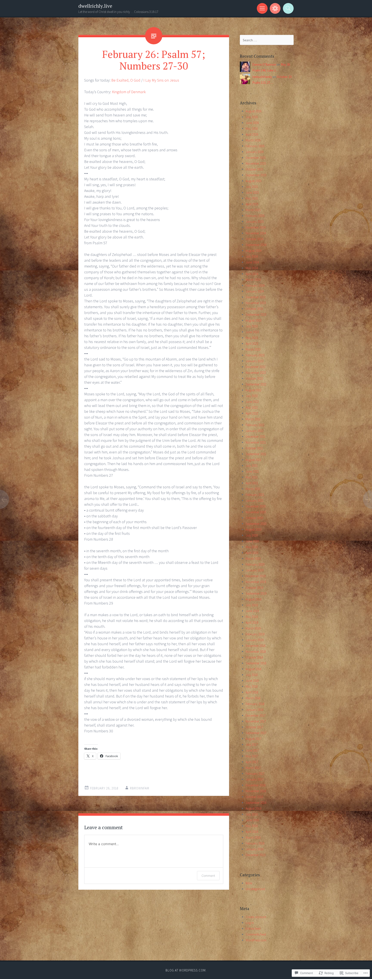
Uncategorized (255, 889)
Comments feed (256, 934)
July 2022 (252, 396)
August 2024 (253, 251)
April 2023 (252, 344)
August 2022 (253, 390)
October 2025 (254, 169)
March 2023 (253, 349)
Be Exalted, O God (125, 80)
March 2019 (253, 628)
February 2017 (255, 774)
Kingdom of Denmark (129, 91)
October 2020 (254, 518)
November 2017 (256, 721)
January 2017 (255, 779)
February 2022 (255, 425)
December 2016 (255, 785)
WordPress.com (256, 940)
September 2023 (256, 314)
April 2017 (252, 762)
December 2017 (255, 715)
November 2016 (256, 791)
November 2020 (256, 512)
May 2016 (252, 826)
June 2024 (252, 262)
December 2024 (255, 227)
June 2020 (252, 541)
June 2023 (252, 332)
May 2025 (252, 198)
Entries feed (253, 928)
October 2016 (254, 797)
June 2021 (252, 471)
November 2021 (256, 442)
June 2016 (252, 820)
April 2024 (252, 274)
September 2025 (256, 175)
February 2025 (255, 216)
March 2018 (253, 698)
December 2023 (255, 297)
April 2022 (252, 413)
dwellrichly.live (95, 6)
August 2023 (253, 320)
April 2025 (252, 204)
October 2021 (254, 448)
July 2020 (252, 535)
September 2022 (256, 384)
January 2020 (255, 570)
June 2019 (252, 611)
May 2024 (252, 268)
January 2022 (255, 431)
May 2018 (252, 686)
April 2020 (252, 553)
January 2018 (255, 710)
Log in (250, 923)
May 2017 (252, 756)
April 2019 (252, 622)
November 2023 (256, 303)
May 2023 (252, 338)
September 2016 (256, 803)
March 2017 (253, 768)
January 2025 (255, 222)
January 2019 (255, 640)
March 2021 (253, 489)
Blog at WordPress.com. (186, 970)
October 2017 (254, 727)
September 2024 (256, 245)
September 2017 (256, 733)
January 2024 (255, 291)
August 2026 (253, 111)
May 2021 (252, 477)
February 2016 (255, 843)
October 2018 (254, 657)
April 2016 (252, 832)
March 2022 (253, 419)
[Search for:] (267, 40)
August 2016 (253, 808)
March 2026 (253, 140)
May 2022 (252, 407)
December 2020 (255, 506)
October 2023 (254, 309)
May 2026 (252, 129)
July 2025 (252, 187)
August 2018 (253, 669)
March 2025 (253, 210)
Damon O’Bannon (264, 64)
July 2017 (252, 744)
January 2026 (255, 152)
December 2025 (255, 158)
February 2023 (255, 355)
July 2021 (252, 466)
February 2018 (255, 704)
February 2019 (255, 634)
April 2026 (252, 134)
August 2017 (253, 739)
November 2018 (256, 652)
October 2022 (254, 378)
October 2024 (254, 239)
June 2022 (252, 402)
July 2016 (252, 814)
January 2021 (255, 500)
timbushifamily (262, 77)
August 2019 (253, 599)
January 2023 (255, 361)
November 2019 (256, 582)
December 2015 (255, 855)
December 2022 (255, 367)
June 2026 (252, 123)
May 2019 (252, 617)
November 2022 (256, 373)
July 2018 (252, 675)
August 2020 (253, 529)
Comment (208, 875)
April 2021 (252, 483)
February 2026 (255, 146)
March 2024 (253, 280)
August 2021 (253, 460)
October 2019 (254, 588)
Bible (249, 883)
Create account (256, 917)
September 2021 (256, 454)
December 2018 (255, 646)
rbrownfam (139, 788)
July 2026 (252, 117)
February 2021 (255, 495)
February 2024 (255, 285)
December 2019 (255, 576)
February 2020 (255, 564)
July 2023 (252, 326)
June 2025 (252, 192)
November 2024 (256, 233)
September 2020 (256, 524)
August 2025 (253, 181)
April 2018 (252, 692)
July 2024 (252, 256)
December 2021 (255, 437)
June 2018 (252, 681)
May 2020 (252, 547)
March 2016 (253, 837)
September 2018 (256, 663)
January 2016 (255, 849)
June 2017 (252, 750)
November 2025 (256, 163)
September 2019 (256, 593)
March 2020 (253, 559)
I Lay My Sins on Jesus (161, 80)
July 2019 (252, 605)
